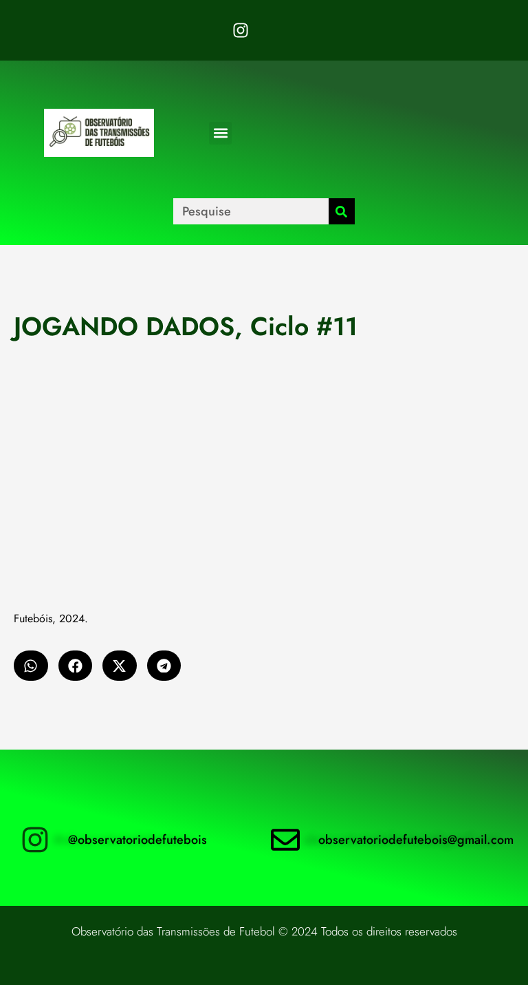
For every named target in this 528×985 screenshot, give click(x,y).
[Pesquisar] (342, 211)
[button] (220, 133)
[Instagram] (240, 30)
